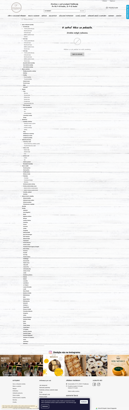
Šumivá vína (27, 99)
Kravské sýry (26, 26)
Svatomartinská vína (29, 103)
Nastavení (45, 406)
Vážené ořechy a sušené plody (31, 190)
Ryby (24, 85)
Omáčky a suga (27, 125)
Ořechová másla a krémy (29, 184)
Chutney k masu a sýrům (29, 123)
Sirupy (24, 117)
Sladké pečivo (26, 172)
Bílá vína (26, 93)
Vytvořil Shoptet (102, 408)
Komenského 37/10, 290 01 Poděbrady (78, 384)
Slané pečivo (26, 170)
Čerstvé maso (26, 83)
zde (75, 402)
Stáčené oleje (27, 151)
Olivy (24, 131)
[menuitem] (17, 16)
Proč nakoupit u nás (44, 394)
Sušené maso (26, 81)
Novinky (24, 206)
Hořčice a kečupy (28, 127)
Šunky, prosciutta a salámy (29, 71)
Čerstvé (25, 36)
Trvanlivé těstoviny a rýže (30, 145)
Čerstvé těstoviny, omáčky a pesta (32, 143)
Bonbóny (26, 182)
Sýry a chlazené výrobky (28, 24)
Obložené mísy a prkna (28, 200)
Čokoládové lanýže (28, 180)
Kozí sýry (25, 38)
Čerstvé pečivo (26, 168)
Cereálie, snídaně (27, 192)
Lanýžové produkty (27, 137)
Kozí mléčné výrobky (28, 65)
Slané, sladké (25, 166)
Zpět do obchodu (77, 54)
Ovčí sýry (25, 51)
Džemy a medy (26, 174)
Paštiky (25, 75)
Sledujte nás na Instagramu (66, 352)
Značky (23, 208)
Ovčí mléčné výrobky (28, 67)
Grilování (25, 87)
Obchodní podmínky (44, 387)
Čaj (24, 111)
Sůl (24, 159)
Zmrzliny (25, 194)
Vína (24, 91)
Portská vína (27, 101)
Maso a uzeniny (26, 69)
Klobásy (25, 73)
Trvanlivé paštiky (28, 79)
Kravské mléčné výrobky (29, 63)
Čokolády (25, 176)
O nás (40, 392)
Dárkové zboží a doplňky (28, 196)
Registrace (112, 1)
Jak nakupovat (43, 385)
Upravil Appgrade (111, 408)
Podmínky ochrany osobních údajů (48, 390)
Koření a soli (26, 155)
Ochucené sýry (27, 32)
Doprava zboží (43, 396)
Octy (25, 153)
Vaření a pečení (27, 161)
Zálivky (25, 129)
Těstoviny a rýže (27, 141)
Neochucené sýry (28, 30)
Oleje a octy (26, 147)
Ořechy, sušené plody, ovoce (30, 186)
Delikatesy (24, 119)
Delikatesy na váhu (27, 135)
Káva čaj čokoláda (27, 107)
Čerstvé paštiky (27, 77)
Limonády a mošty (27, 115)
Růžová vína (27, 97)
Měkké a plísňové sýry (29, 34)
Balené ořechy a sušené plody (31, 188)
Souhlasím (84, 402)
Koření (25, 157)
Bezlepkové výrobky (28, 163)
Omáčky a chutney (27, 121)
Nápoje (24, 89)
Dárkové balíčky (27, 198)
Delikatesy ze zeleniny (28, 133)
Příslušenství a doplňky (28, 204)
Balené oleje (26, 149)
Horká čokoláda (27, 113)
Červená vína (27, 95)
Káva (25, 109)
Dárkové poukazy (27, 202)
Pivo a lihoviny (26, 105)
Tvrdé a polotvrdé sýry (29, 28)
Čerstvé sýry (27, 48)
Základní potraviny (26, 139)
